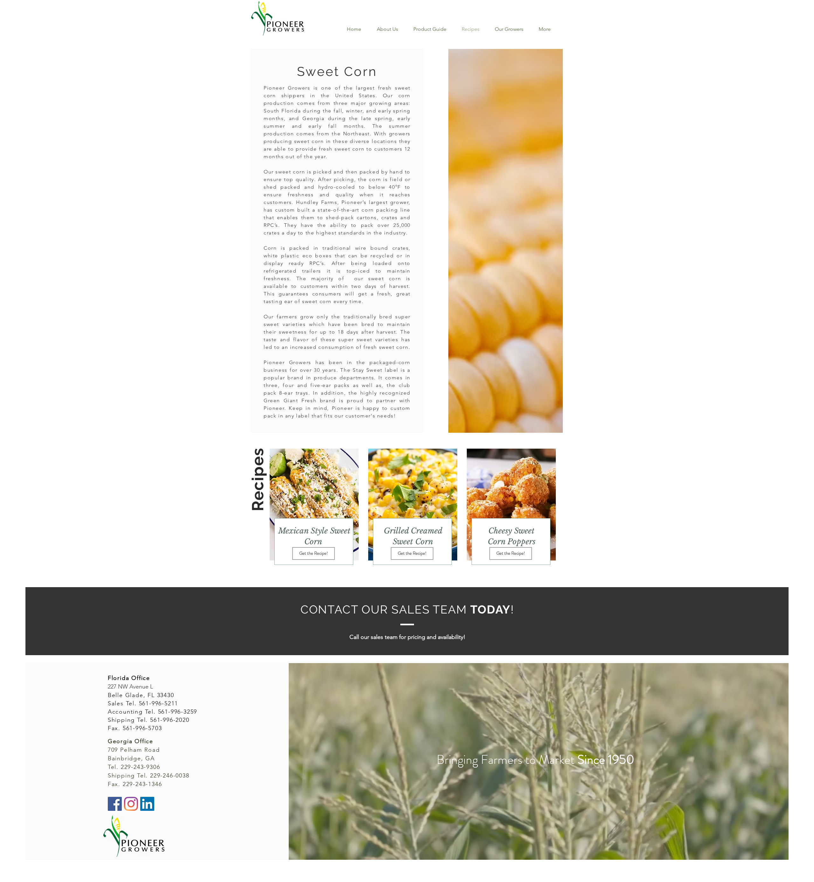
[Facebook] (115, 804)
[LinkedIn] (147, 804)
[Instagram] (131, 804)
